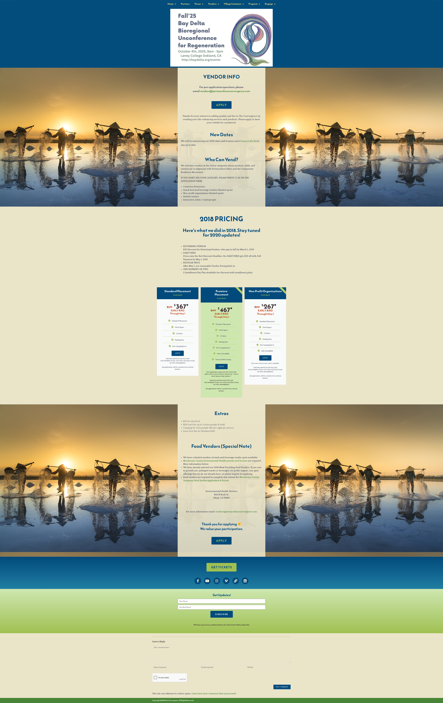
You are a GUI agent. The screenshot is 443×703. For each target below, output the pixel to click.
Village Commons (232, 4)
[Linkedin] (245, 581)
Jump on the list (248, 141)
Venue (197, 4)
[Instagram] (216, 581)
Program (253, 4)
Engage (269, 4)
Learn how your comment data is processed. (214, 693)
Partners (185, 4)
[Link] (235, 581)
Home (171, 4)
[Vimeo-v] (226, 581)
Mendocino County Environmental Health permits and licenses (215, 461)
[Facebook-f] (198, 581)
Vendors (212, 4)
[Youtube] (207, 581)
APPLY (177, 353)
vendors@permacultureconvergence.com (225, 91)
